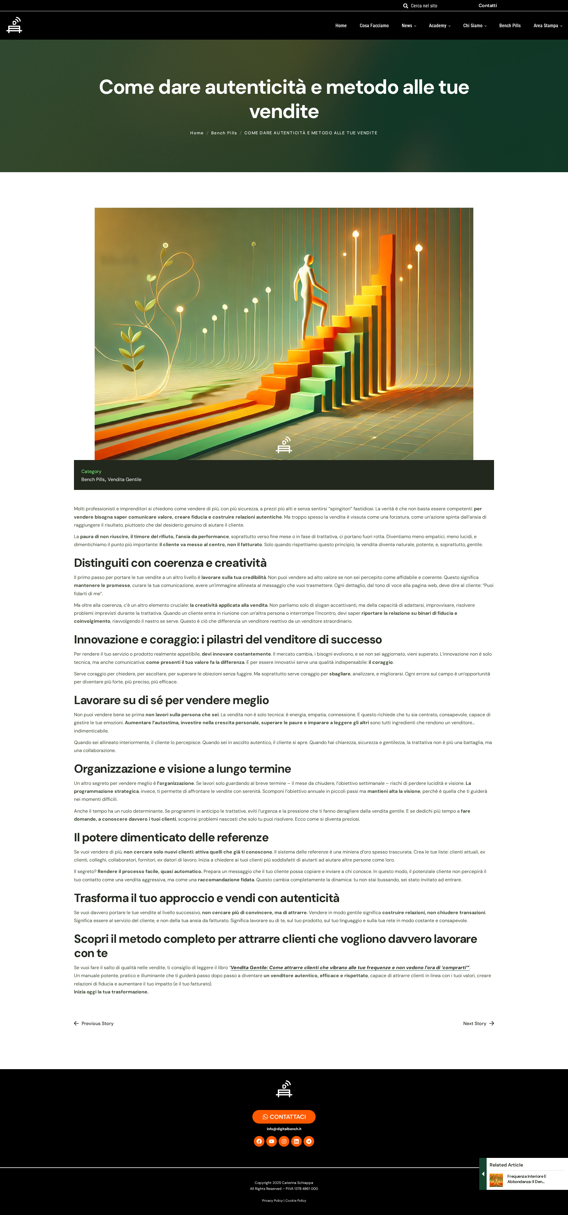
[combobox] (437, 6)
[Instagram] (284, 1141)
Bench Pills (224, 132)
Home (197, 132)
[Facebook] (259, 1141)
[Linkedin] (296, 1141)
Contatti (488, 5)
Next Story (474, 1023)
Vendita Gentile (124, 479)
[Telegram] (309, 1141)
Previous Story (98, 1023)
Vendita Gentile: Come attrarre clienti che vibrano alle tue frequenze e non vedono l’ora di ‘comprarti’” (350, 967)
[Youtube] (271, 1141)
